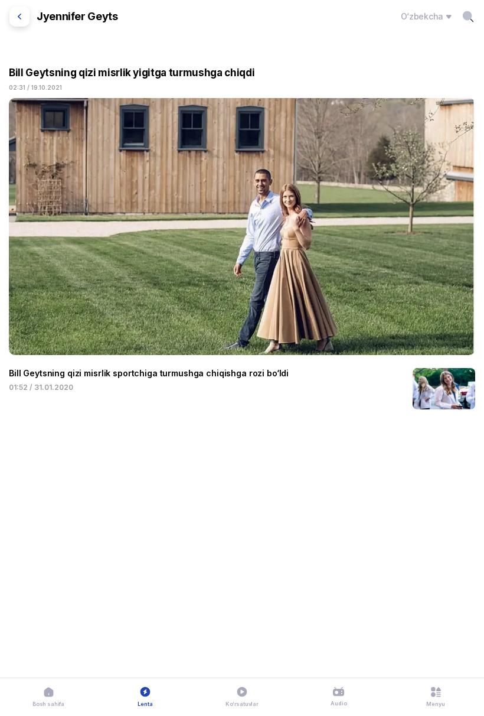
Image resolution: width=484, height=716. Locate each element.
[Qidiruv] (468, 16)
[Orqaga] (19, 16)
